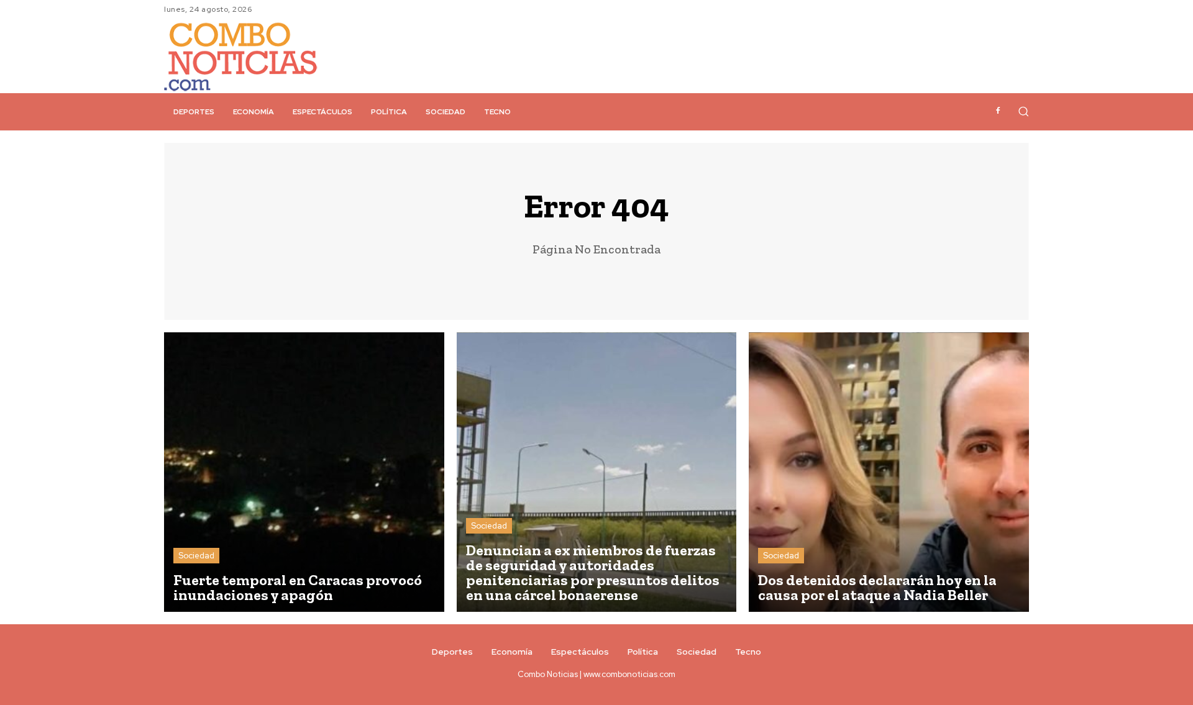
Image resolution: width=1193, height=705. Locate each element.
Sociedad (196, 555)
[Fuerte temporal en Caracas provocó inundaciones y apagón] (304, 472)
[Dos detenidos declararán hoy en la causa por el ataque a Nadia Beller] (889, 472)
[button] (1023, 111)
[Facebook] (997, 111)
